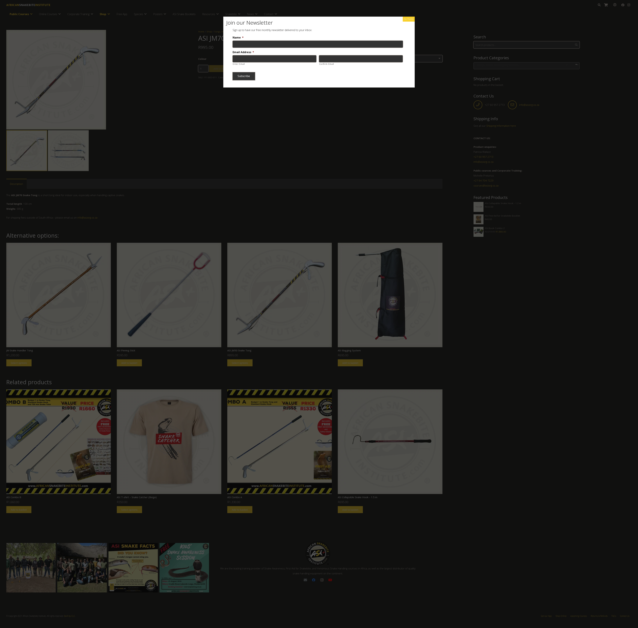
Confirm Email (326, 63)
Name (238, 37)
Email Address (243, 52)
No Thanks (408, 19)
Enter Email (239, 63)
